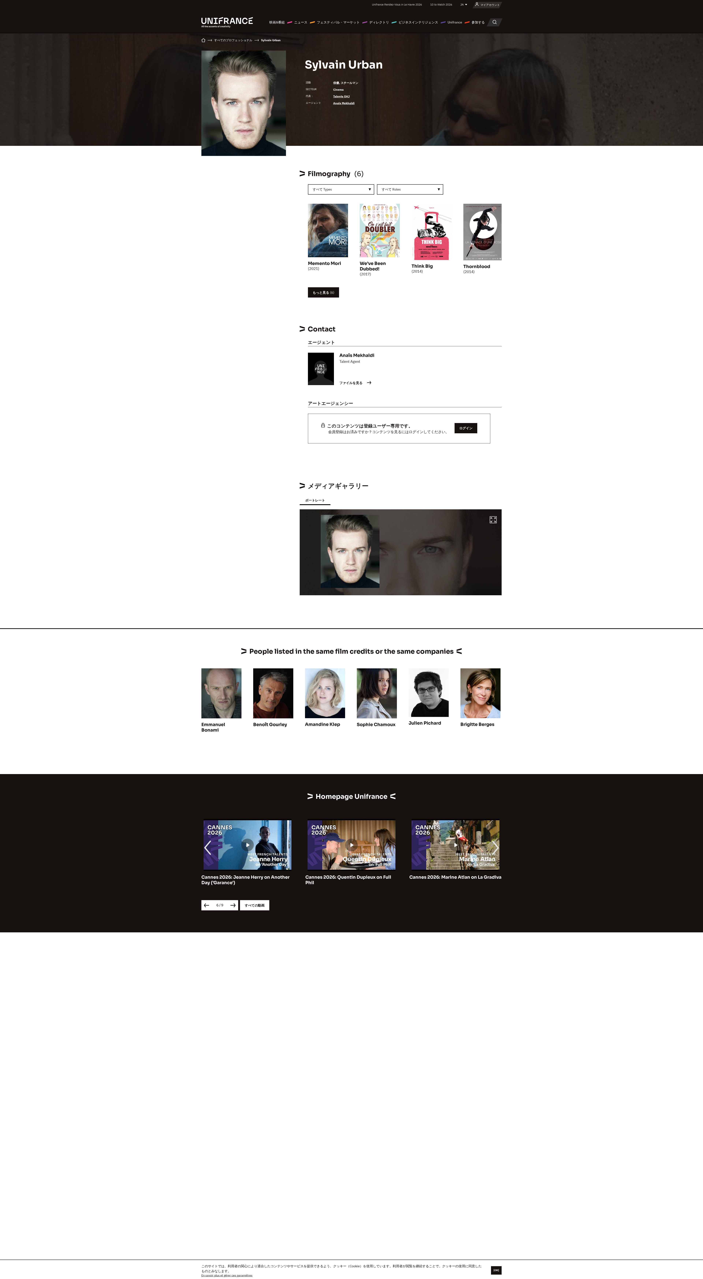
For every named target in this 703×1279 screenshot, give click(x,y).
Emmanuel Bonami (213, 727)
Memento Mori (324, 263)
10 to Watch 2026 (441, 4)
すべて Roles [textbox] (391, 189)
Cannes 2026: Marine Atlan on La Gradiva (247, 877)
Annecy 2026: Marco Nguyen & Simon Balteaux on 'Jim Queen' (451, 879)
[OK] (496, 1270)
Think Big (422, 266)
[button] (493, 520)
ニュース (300, 22)
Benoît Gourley (270, 724)
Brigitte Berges (477, 724)
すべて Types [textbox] (322, 189)
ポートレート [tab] (315, 500)
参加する (478, 22)
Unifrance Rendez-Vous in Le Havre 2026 (397, 4)
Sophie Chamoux (376, 724)
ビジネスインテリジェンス (418, 22)
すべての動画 (255, 905)
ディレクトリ (379, 22)
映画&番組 (277, 22)
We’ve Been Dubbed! (373, 266)
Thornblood (476, 266)
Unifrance (455, 22)
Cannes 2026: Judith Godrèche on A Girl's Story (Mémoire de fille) (346, 879)
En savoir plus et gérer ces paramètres (226, 1275)
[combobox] (341, 189)
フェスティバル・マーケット (338, 22)
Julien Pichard (425, 723)
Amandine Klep (322, 724)
